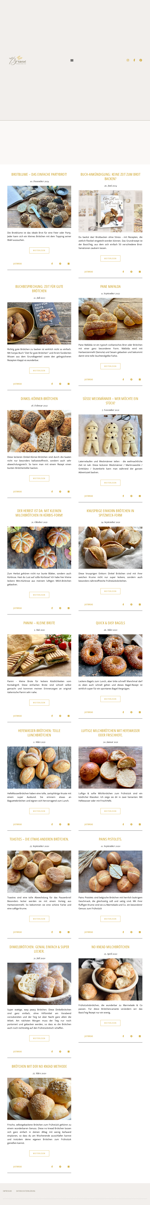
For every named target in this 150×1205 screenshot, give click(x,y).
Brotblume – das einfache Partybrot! (39, 174)
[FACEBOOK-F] (134, 60)
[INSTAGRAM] (128, 60)
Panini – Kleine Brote (39, 622)
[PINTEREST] (141, 60)
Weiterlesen (39, 250)
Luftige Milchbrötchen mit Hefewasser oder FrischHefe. (110, 732)
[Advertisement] (75, 142)
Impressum (7, 1191)
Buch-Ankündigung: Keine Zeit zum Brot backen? (110, 176)
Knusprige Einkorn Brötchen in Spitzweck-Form (110, 513)
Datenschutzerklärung (25, 1191)
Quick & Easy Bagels (110, 622)
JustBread (17, 263)
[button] (72, 60)
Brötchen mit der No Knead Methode (39, 1066)
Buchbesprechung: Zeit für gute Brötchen (39, 288)
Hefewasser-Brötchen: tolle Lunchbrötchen (39, 732)
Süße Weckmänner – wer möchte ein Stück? (110, 400)
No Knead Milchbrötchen (110, 946)
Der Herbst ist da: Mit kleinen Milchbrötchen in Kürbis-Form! (39, 513)
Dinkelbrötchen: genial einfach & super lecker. (39, 949)
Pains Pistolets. (110, 839)
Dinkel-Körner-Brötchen (39, 398)
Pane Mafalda (110, 286)
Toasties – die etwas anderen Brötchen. (39, 839)
